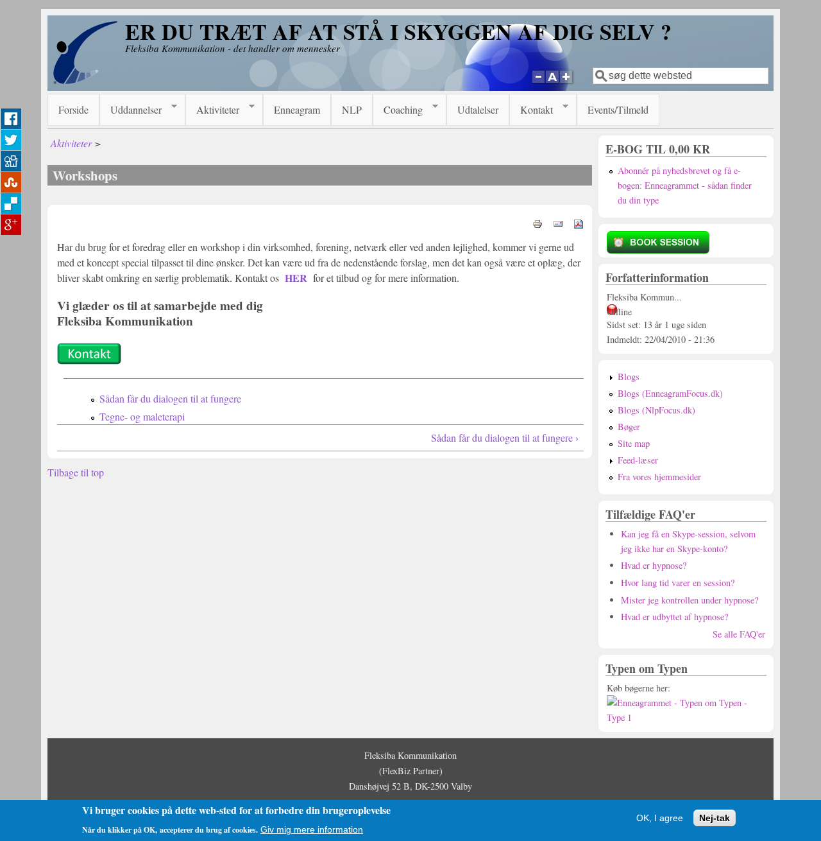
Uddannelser (130, 110)
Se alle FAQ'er (739, 634)
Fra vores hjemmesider (659, 477)
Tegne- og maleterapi (142, 416)
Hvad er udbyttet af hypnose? (674, 617)
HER (296, 277)
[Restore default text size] (552, 84)
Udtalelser (477, 109)
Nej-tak (714, 817)
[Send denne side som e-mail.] (558, 222)
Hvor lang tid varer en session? (677, 583)
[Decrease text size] (538, 84)
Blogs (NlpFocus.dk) (656, 410)
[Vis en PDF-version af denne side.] (578, 222)
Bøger (629, 426)
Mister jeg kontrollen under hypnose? (689, 600)
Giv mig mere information (311, 829)
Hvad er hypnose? (653, 565)
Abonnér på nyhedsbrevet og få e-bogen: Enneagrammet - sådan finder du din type (685, 185)
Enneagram (297, 109)
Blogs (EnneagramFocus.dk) (670, 393)
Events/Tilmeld (618, 109)
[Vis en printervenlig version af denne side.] (537, 222)
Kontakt (531, 110)
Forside (73, 109)
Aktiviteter (212, 110)
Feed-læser (638, 460)
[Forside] (85, 80)
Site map (634, 443)
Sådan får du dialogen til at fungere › (505, 437)
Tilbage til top (75, 472)
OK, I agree (659, 817)
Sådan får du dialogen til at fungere (170, 398)
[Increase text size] (567, 84)
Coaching (398, 110)
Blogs (628, 376)
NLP (352, 109)
